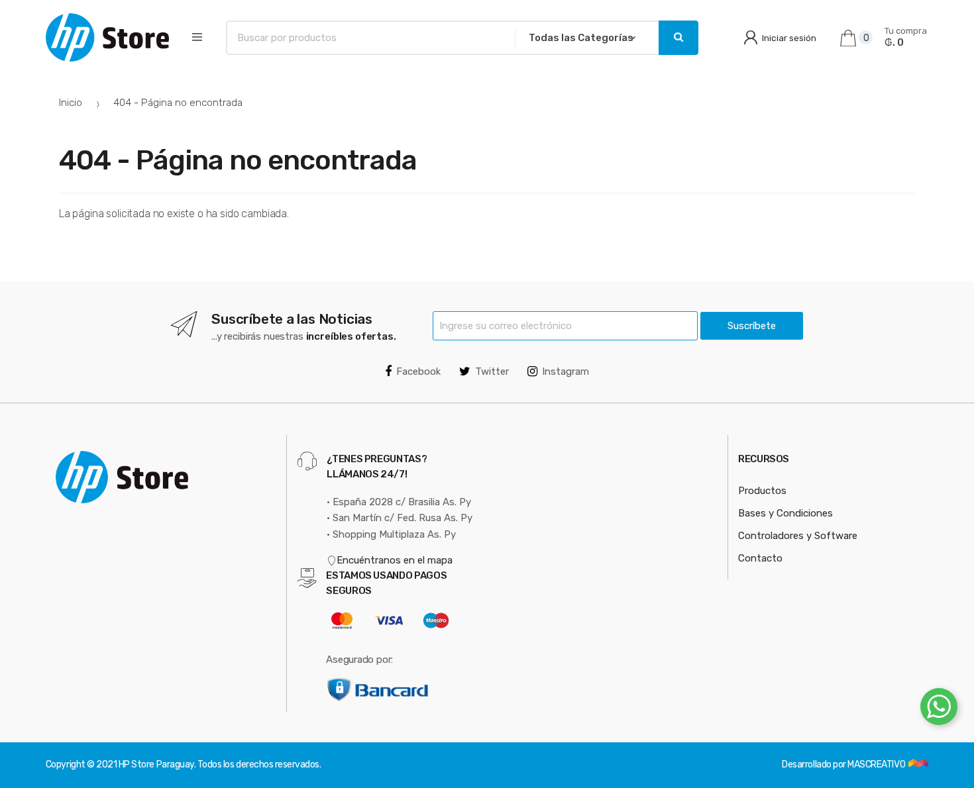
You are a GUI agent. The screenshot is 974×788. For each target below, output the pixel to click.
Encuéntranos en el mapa (395, 560)
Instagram (565, 371)
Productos (762, 491)
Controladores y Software (797, 536)
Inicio (70, 103)
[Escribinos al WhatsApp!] (938, 709)
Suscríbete (752, 326)
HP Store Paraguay (156, 764)
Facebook (418, 371)
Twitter (492, 371)
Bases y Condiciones (785, 513)
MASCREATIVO (876, 764)
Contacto (760, 558)
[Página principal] (107, 37)
